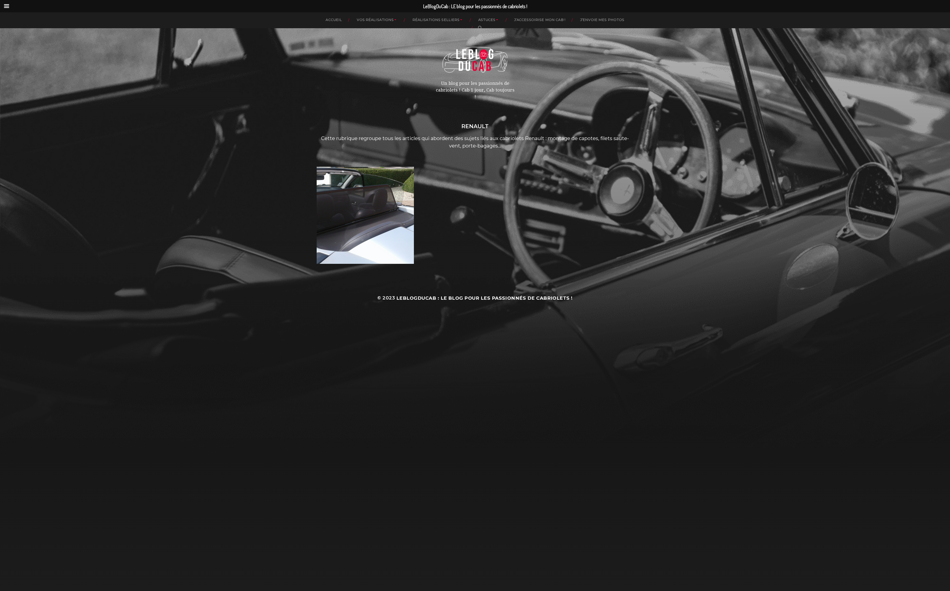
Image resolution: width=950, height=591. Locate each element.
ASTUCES (487, 20)
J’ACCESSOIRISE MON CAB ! (539, 20)
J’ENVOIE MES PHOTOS (602, 20)
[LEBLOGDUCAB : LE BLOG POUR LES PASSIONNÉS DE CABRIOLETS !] (475, 60)
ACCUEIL (334, 20)
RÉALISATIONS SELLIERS (436, 20)
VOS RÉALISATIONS (375, 20)
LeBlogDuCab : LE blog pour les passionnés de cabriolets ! (484, 298)
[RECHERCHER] (479, 27)
